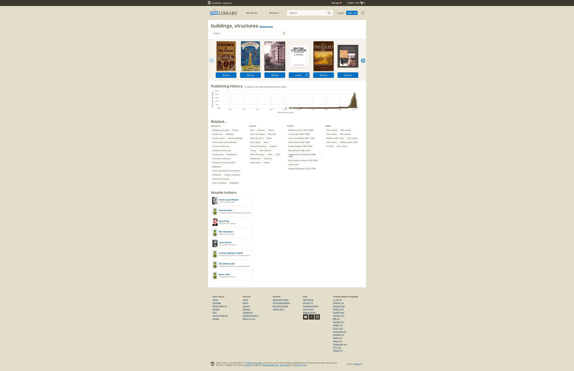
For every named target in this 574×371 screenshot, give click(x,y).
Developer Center (280, 300)
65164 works (266, 26)
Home (245, 300)
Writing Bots (278, 309)
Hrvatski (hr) (339, 322)
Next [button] (363, 64)
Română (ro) (338, 335)
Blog (215, 312)
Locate (298, 75)
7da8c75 (358, 364)
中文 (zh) (337, 347)
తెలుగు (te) (337, 341)
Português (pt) (339, 331)
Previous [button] (210, 64)
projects (247, 365)
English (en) (338, 309)
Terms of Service (220, 315)
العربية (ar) (337, 300)
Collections (248, 312)
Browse (273, 12)
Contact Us (308, 303)
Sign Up (351, 12)
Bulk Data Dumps (280, 306)
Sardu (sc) (337, 338)
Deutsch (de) (339, 306)
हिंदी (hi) (336, 319)
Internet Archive (254, 363)
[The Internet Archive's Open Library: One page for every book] (223, 13)
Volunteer (217, 303)
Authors (246, 306)
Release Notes (309, 312)
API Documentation (281, 303)
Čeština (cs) (338, 303)
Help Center (308, 300)
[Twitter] (311, 317)
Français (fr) (338, 315)
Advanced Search (251, 315)
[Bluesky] (305, 317)
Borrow (226, 75)
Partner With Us (220, 306)
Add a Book (308, 309)
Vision (215, 300)
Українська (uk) (340, 344)
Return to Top (249, 319)
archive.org (285, 365)
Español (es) (338, 312)
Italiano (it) (338, 325)
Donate (337, 3)
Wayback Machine (270, 365)
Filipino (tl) (338, 350)
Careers (216, 309)
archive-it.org (301, 365)
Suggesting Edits (310, 306)
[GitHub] (317, 317)
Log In (340, 12)
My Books (251, 12)
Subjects (247, 309)
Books (245, 303)
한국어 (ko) (338, 328)
